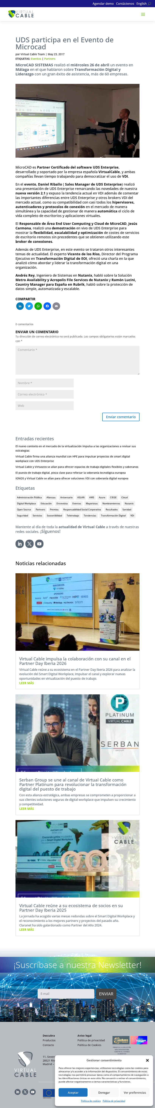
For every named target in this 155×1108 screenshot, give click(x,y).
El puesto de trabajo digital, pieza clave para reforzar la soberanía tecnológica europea (71, 472)
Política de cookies (91, 1101)
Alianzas (51, 497)
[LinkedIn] (20, 306)
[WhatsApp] (38, 306)
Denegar (104, 1092)
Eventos (36, 58)
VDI (132, 515)
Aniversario (66, 497)
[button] (147, 1060)
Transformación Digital (113, 515)
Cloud (124, 497)
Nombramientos (111, 503)
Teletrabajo (73, 515)
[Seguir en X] (29, 544)
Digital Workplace (26, 503)
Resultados (112, 509)
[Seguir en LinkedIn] (20, 544)
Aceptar (73, 1092)
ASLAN (80, 497)
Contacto (48, 1045)
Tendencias (90, 515)
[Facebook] (47, 306)
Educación (46, 503)
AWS (91, 497)
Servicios (37, 515)
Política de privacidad (114, 1101)
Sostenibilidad (54, 515)
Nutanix (129, 503)
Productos (49, 1040)
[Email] (56, 306)
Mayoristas (92, 503)
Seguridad (22, 515)
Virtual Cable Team (33, 54)
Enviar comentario (121, 417)
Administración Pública (29, 497)
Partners (49, 58)
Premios (54, 509)
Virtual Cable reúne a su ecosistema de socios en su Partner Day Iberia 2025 (71, 908)
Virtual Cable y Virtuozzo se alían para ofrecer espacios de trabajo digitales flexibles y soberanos (77, 467)
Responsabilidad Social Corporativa (82, 509)
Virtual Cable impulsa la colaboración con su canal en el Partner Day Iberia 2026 (75, 661)
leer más (26, 683)
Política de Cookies (89, 1045)
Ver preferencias (135, 1092)
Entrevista (62, 503)
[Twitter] (29, 306)
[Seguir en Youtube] (39, 544)
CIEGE (113, 497)
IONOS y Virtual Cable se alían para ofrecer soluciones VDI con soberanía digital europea (72, 478)
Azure (102, 497)
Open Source (24, 509)
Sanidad (126, 509)
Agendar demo (103, 4)
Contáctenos (125, 4)
